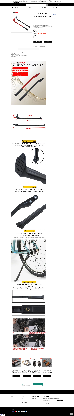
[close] (62, 1)
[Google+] (50, 403)
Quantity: (34, 35)
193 (35, 46)
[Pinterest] (47, 403)
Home (12, 9)
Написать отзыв (37, 384)
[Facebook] (43, 403)
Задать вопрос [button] (38, 386)
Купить (48, 41)
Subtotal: (34, 38)
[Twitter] (45, 403)
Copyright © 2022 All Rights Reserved (16, 409)
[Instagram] (48, 403)
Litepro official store (17, 5)
